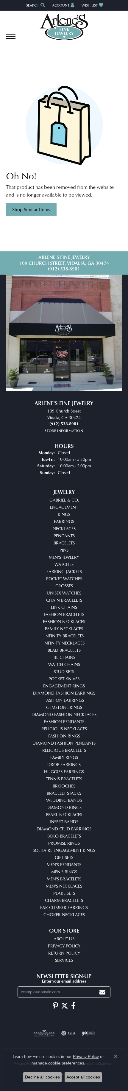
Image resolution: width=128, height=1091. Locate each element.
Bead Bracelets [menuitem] (64, 650)
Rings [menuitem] (64, 514)
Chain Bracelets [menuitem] (64, 600)
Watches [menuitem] (64, 564)
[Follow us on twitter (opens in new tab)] (64, 1005)
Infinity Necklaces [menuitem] (64, 643)
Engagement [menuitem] (64, 507)
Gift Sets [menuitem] (64, 857)
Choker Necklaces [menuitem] (64, 914)
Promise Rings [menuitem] (64, 843)
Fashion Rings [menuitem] (64, 736)
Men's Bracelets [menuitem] (64, 879)
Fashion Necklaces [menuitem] (64, 621)
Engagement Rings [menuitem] (64, 686)
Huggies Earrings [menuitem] (64, 771)
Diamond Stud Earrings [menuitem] (64, 829)
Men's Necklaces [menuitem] (64, 886)
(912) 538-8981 (64, 268)
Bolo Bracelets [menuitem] (64, 836)
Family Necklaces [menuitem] (64, 628)
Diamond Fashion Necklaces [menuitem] (64, 714)
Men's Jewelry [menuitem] (64, 557)
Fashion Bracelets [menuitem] (64, 614)
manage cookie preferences (58, 1063)
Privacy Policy (64, 946)
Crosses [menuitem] (64, 586)
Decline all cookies (42, 1077)
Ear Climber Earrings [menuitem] (64, 907)
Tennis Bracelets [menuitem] (64, 779)
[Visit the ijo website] (88, 1033)
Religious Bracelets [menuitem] (64, 750)
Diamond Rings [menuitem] (64, 807)
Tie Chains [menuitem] (64, 657)
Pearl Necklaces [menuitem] (64, 814)
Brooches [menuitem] (64, 786)
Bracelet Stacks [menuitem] (64, 793)
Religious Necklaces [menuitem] (64, 729)
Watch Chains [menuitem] (64, 664)
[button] (35, 5)
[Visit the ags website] (44, 1033)
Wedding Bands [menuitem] (64, 800)
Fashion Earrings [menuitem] (64, 700)
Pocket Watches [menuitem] (64, 578)
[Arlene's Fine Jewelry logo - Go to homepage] (64, 27)
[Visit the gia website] (68, 1033)
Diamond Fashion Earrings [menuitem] (64, 693)
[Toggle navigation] (10, 39)
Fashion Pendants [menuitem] (64, 721)
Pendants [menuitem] (64, 536)
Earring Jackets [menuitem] (64, 571)
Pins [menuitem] (64, 550)
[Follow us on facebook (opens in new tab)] (73, 1005)
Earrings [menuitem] (64, 521)
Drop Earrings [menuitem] (64, 764)
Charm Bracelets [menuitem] (64, 900)
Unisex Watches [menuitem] (64, 593)
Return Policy (64, 953)
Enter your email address (64, 981)
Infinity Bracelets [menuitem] (64, 636)
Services (64, 960)
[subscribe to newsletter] (102, 992)
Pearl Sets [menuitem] (64, 893)
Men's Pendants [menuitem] (64, 864)
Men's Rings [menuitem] (64, 872)
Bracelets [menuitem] (64, 543)
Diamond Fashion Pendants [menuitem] (64, 743)
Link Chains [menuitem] (64, 607)
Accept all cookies (83, 1077)
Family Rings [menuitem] (64, 757)
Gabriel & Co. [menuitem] (64, 500)
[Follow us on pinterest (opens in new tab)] (55, 1005)
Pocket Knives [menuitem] (64, 679)
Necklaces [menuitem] (64, 528)
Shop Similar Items (31, 209)
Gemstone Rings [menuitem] (64, 707)
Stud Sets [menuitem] (64, 671)
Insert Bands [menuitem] (64, 821)
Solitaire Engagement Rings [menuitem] (64, 850)
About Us (64, 939)
